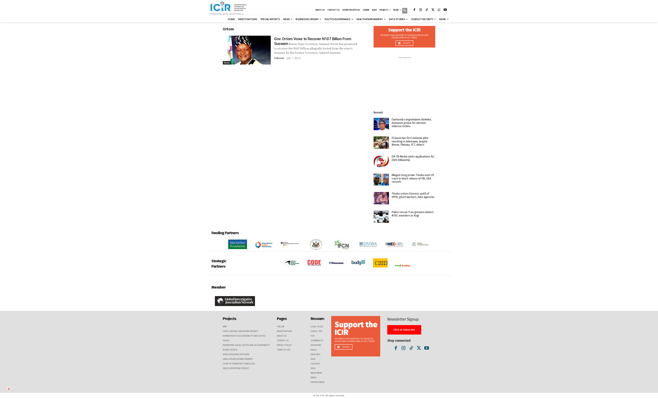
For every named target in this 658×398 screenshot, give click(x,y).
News (227, 62)
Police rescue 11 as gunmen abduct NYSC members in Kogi (413, 213)
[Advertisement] (404, 80)
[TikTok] (427, 10)
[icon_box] (404, 36)
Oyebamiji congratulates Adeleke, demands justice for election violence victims (411, 123)
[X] (433, 10)
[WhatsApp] (439, 10)
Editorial (279, 58)
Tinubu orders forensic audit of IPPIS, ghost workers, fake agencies (413, 195)
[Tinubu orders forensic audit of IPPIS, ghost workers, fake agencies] (381, 198)
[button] (404, 11)
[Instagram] (420, 10)
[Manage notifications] (9, 389)
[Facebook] (414, 10)
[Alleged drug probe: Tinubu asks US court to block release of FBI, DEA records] (381, 179)
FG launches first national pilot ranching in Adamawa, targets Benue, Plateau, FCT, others (410, 141)
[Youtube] (445, 10)
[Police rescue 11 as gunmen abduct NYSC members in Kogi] (381, 216)
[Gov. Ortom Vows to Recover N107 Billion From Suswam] (247, 50)
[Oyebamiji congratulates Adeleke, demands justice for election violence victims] (381, 124)
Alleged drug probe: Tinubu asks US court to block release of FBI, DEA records (413, 178)
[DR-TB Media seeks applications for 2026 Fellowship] (381, 161)
